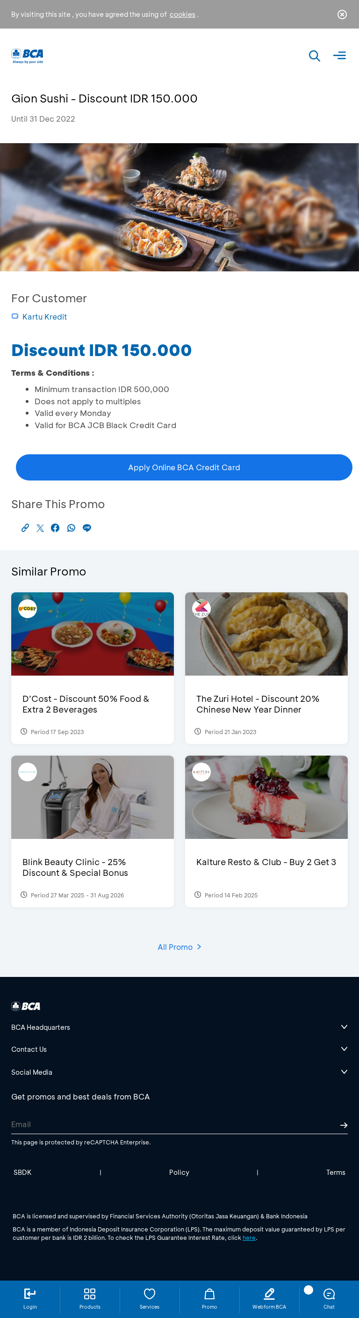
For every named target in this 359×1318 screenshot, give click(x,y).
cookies (182, 14)
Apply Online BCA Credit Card (184, 467)
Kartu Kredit (44, 316)
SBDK (23, 1172)
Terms (335, 1172)
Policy (179, 1172)
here (249, 1237)
